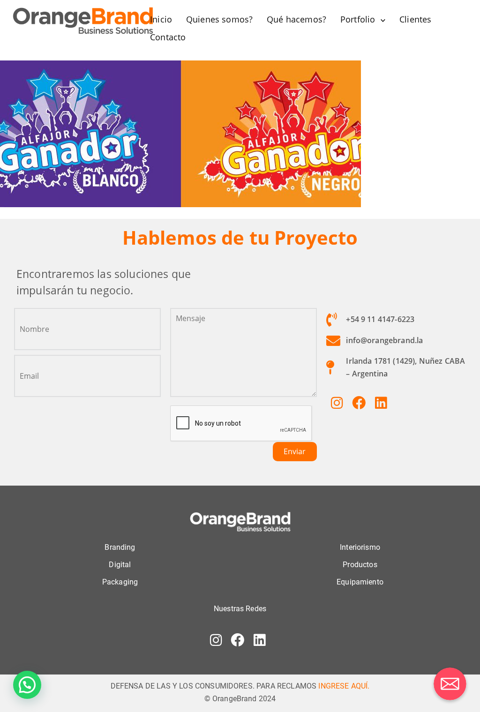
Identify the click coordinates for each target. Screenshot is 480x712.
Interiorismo (360, 547)
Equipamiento (360, 581)
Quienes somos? (219, 19)
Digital (120, 564)
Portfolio (357, 19)
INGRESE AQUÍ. (343, 686)
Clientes (415, 19)
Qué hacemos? (296, 19)
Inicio (161, 19)
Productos (360, 564)
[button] (27, 685)
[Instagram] (337, 402)
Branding (120, 547)
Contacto (168, 37)
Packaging (120, 581)
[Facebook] (358, 402)
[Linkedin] (380, 402)
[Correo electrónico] (450, 683)
